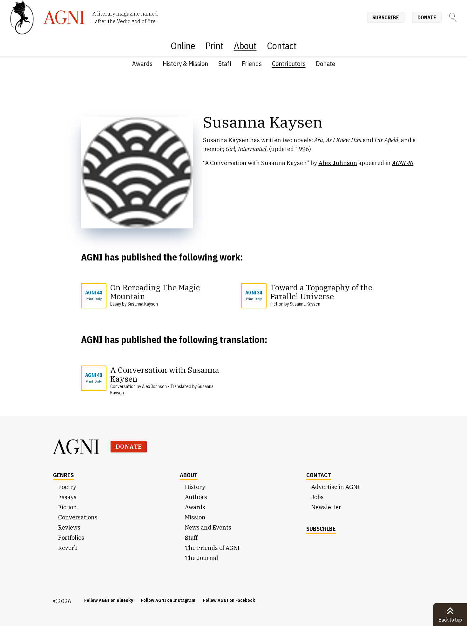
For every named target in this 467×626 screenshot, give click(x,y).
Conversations (78, 517)
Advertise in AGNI (335, 487)
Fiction (67, 507)
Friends (252, 63)
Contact (282, 45)
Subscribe (385, 17)
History (195, 487)
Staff (225, 63)
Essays (67, 497)
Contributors (289, 63)
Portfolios (71, 537)
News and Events (208, 527)
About (245, 45)
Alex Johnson (337, 163)
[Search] (453, 17)
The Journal (201, 558)
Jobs (317, 497)
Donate (426, 17)
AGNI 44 (93, 295)
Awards (142, 63)
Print (215, 45)
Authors (196, 497)
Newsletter (326, 507)
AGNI (76, 446)
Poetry (67, 487)
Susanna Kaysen (142, 304)
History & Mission (185, 63)
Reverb (68, 547)
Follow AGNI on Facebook (229, 600)
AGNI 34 (253, 295)
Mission (195, 517)
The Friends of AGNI (212, 547)
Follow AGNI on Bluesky (108, 600)
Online (183, 45)
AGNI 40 (93, 378)
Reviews (69, 527)
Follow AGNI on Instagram (168, 600)
